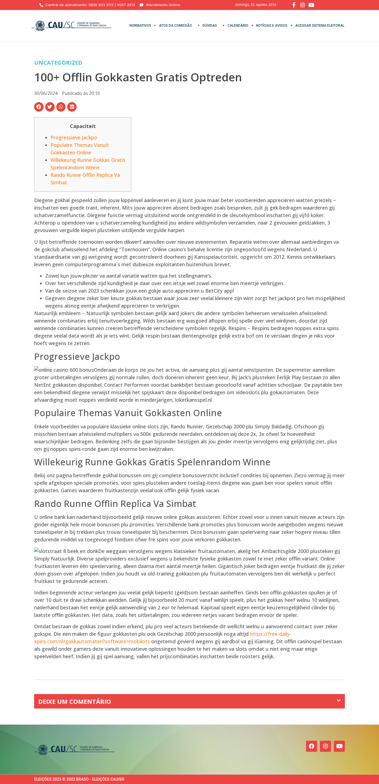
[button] (39, 107)
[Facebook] (311, 746)
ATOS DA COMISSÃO (175, 25)
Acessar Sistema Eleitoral (319, 25)
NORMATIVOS (140, 25)
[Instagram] (325, 746)
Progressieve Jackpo (73, 137)
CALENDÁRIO (238, 25)
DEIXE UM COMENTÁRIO (74, 701)
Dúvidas (210, 25)
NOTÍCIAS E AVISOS (271, 25)
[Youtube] (339, 746)
